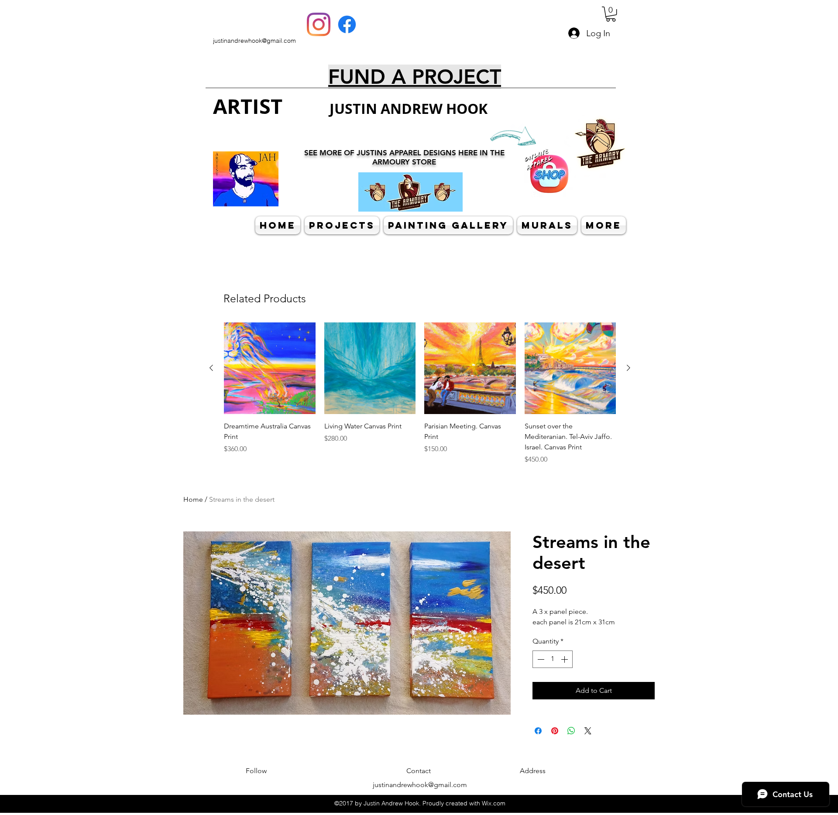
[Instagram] (318, 24)
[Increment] (565, 659)
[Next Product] (628, 368)
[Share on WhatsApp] (571, 731)
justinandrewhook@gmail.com (254, 41)
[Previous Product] (211, 368)
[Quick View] (270, 368)
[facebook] (347, 24)
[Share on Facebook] (538, 731)
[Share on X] (588, 731)
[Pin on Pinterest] (555, 731)
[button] (611, 14)
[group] (420, 393)
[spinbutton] (552, 659)
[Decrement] (540, 659)
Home (193, 499)
